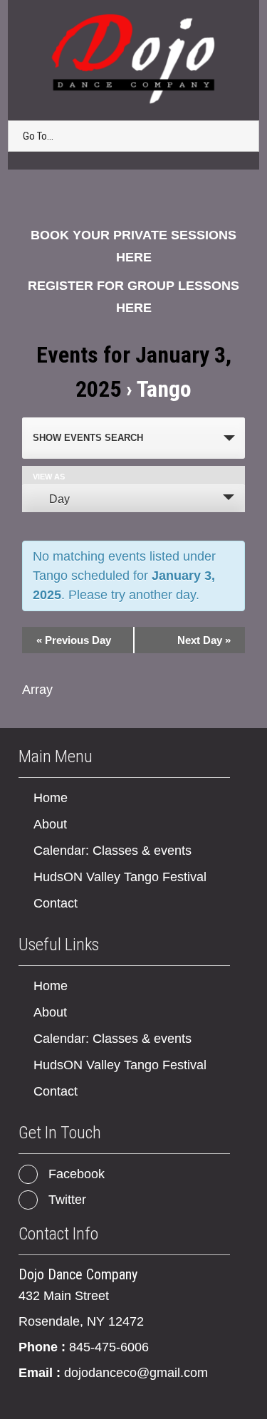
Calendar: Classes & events (112, 850)
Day (59, 499)
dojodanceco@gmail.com (136, 1373)
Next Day (204, 640)
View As (49, 477)
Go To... (38, 136)
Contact (55, 903)
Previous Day (73, 640)
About (50, 824)
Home (50, 798)
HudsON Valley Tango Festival (119, 877)
